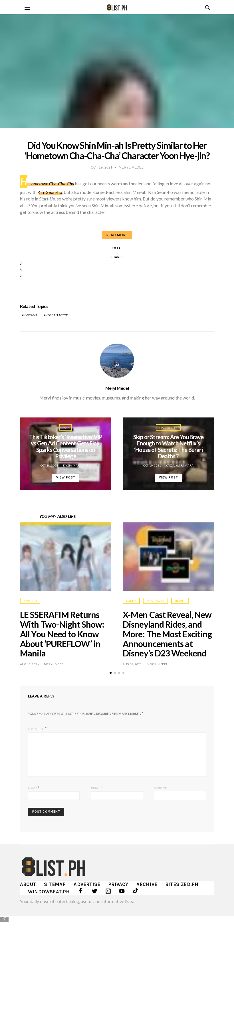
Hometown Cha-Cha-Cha (47, 183)
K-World (30, 601)
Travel (180, 601)
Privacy (118, 884)
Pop (65, 427)
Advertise (87, 884)
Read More (117, 235)
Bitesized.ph (181, 884)
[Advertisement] (117, 963)
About (28, 884)
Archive (146, 884)
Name (34, 787)
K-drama (31, 315)
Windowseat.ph (49, 892)
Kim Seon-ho (49, 192)
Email (97, 787)
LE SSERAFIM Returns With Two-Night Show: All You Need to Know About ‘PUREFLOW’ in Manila (62, 633)
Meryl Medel (117, 388)
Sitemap (55, 884)
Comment (36, 728)
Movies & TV (168, 427)
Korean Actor (57, 315)
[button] (110, 673)
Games (131, 601)
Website (160, 788)
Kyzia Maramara (77, 465)
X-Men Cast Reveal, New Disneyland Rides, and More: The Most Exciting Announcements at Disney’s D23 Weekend (167, 633)
